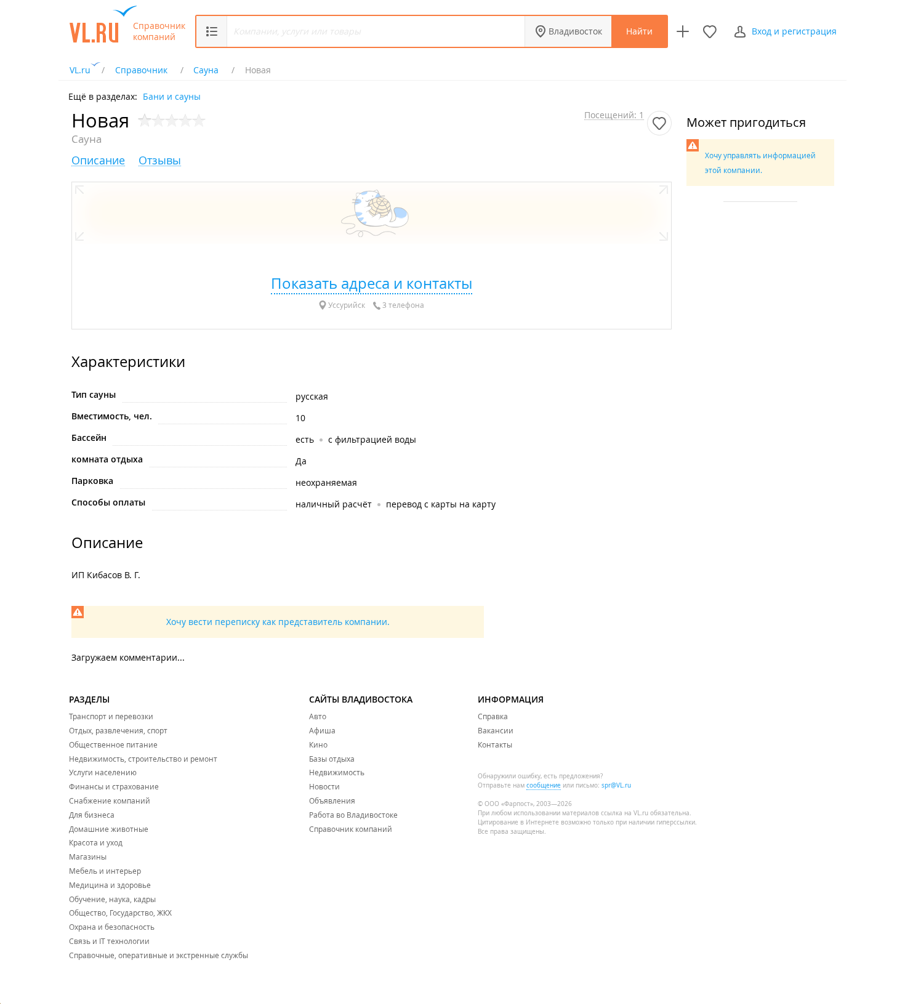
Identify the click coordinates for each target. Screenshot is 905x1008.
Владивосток (575, 31)
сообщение (543, 785)
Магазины (88, 856)
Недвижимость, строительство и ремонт (143, 759)
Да (301, 461)
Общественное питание (113, 744)
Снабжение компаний (109, 800)
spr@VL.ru (616, 785)
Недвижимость (336, 772)
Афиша (322, 730)
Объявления (332, 800)
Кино (318, 744)
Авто (317, 716)
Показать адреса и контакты (371, 283)
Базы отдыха (332, 759)
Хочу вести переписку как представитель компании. (278, 621)
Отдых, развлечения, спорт (118, 730)
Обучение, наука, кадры (112, 899)
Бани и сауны (172, 96)
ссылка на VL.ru (624, 813)
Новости (324, 786)
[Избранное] (709, 31)
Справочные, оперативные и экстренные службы (158, 955)
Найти (639, 31)
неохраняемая (326, 482)
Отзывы (160, 160)
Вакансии (495, 730)
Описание (98, 160)
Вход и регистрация (794, 31)
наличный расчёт (334, 504)
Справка (493, 716)
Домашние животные (108, 829)
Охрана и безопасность (112, 927)
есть (305, 439)
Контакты (495, 744)
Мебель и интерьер (105, 871)
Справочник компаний (159, 31)
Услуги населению (103, 772)
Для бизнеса (92, 815)
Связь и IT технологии (109, 941)
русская (312, 396)
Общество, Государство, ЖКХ (120, 912)
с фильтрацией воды (372, 439)
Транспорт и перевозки (111, 716)
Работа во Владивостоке (353, 815)
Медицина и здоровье (110, 885)
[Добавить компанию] (682, 31)
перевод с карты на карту (441, 504)
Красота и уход (96, 842)
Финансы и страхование (114, 786)
